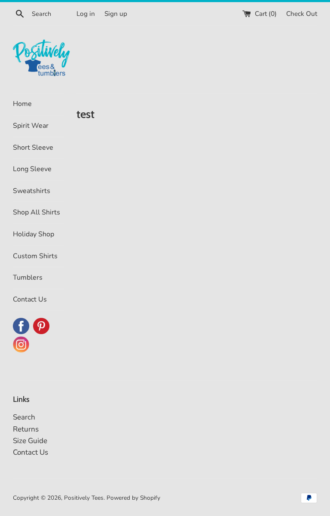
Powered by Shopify (133, 498)
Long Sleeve (32, 169)
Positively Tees (84, 498)
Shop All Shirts (36, 212)
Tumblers (28, 277)
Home (22, 104)
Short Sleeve (33, 147)
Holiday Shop (33, 234)
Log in (85, 13)
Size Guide (30, 441)
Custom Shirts (35, 256)
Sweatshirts (31, 191)
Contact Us (30, 299)
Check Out (301, 13)
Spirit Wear (31, 125)
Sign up (115, 13)
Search (24, 417)
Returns (26, 429)
